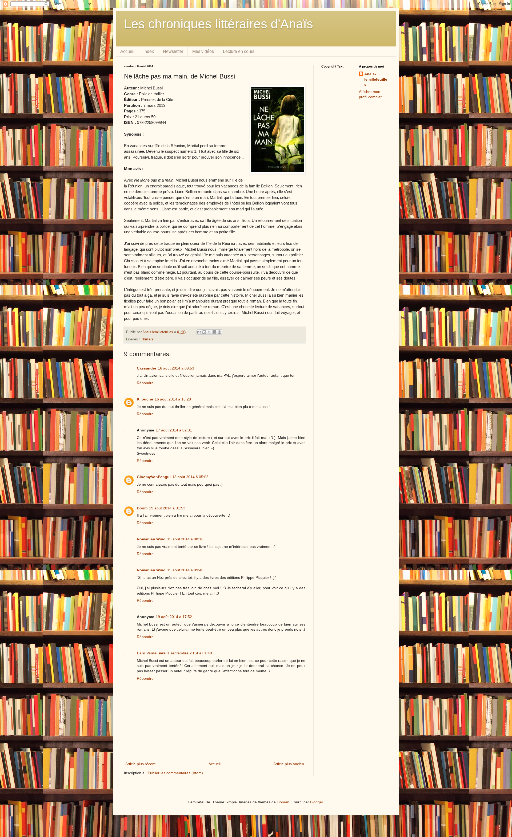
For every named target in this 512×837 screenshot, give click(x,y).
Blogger (316, 802)
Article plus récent (140, 764)
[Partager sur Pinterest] (219, 332)
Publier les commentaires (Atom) (175, 773)
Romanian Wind (151, 539)
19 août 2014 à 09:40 (185, 570)
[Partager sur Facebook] (214, 332)
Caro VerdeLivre (151, 653)
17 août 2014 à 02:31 (174, 430)
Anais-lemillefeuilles (375, 79)
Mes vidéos (203, 51)
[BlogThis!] (204, 332)
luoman (283, 802)
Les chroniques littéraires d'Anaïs (218, 24)
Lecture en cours (238, 51)
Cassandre (146, 368)
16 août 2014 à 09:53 (176, 368)
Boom (142, 508)
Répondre (145, 383)
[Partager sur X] (209, 332)
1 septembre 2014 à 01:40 (189, 653)
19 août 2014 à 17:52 (174, 617)
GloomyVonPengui (154, 477)
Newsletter (173, 51)
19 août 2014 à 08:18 (185, 539)
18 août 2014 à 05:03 (190, 477)
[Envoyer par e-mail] (199, 332)
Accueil (127, 51)
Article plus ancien (288, 764)
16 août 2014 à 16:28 (173, 399)
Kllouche (145, 399)
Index (148, 51)
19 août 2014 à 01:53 (167, 508)
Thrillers (147, 339)
